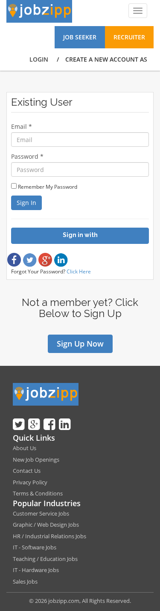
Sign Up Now (80, 343)
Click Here (79, 271)
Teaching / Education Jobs (45, 559)
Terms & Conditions (38, 493)
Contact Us (27, 471)
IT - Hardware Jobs (36, 570)
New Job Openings (36, 459)
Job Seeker (79, 37)
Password (27, 156)
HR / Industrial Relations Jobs (49, 536)
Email (21, 126)
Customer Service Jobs (41, 513)
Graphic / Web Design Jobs (46, 524)
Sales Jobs (25, 581)
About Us (24, 448)
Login (38, 59)
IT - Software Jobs (34, 547)
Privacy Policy (30, 482)
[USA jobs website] (39, 10)
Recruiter (129, 37)
